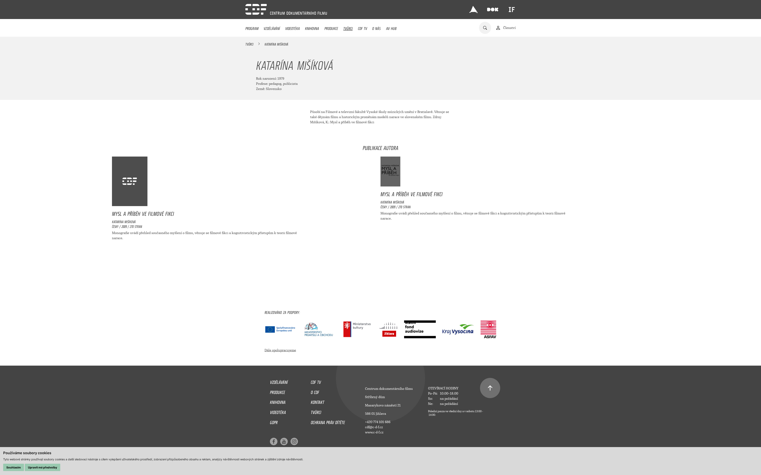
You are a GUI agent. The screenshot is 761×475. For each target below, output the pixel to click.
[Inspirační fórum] (512, 9)
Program (251, 27)
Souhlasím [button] (13, 467)
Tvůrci (348, 27)
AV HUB (391, 27)
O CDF (315, 391)
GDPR (274, 421)
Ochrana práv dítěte (328, 421)
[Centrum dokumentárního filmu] (256, 9)
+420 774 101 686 (377, 422)
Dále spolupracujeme (280, 350)
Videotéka (292, 27)
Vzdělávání (272, 27)
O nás (376, 27)
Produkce (331, 27)
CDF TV (362, 27)
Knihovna (312, 27)
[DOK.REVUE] (492, 9)
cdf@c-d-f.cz (374, 427)
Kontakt (317, 401)
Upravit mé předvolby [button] (42, 467)
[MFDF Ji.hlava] (473, 9)
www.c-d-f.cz (374, 432)
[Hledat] (485, 28)
